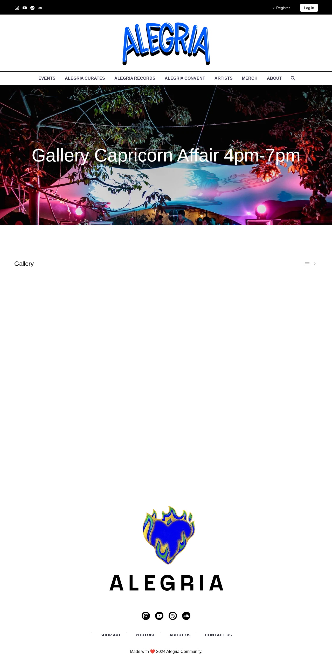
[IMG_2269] (128, 337)
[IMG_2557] (51, 292)
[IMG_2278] (51, 374)
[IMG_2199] (204, 359)
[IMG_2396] (51, 397)
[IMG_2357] (280, 382)
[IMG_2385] (204, 390)
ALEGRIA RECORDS (134, 78)
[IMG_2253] (204, 329)
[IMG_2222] (51, 322)
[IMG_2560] (128, 292)
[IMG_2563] (204, 292)
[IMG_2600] (128, 427)
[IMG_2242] (280, 322)
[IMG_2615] (128, 299)
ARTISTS (224, 78)
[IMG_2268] (280, 367)
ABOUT (274, 78)
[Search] (292, 78)
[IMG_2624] (204, 299)
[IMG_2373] (51, 352)
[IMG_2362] (204, 344)
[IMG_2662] (204, 435)
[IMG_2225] (128, 322)
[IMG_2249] (128, 329)
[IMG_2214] (280, 314)
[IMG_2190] (51, 307)
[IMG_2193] (204, 307)
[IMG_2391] (280, 390)
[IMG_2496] (51, 359)
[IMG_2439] (204, 352)
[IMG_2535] (280, 412)
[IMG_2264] (51, 337)
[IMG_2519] (128, 284)
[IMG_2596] (51, 299)
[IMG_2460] (51, 405)
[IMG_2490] (128, 412)
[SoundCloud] (40, 8)
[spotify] (173, 616)
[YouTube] (25, 8)
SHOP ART (110, 635)
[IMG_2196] (280, 307)
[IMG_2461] (128, 405)
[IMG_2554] (128, 420)
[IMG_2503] (128, 359)
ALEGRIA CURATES (85, 78)
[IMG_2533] (204, 284)
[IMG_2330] (204, 382)
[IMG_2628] (280, 299)
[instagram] (146, 616)
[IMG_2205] (128, 314)
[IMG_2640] (51, 435)
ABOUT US (180, 635)
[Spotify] (32, 8)
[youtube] (159, 616)
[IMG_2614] (204, 427)
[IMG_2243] (128, 367)
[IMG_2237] (204, 322)
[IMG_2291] (204, 374)
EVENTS (47, 78)
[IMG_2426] (204, 397)
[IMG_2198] (51, 314)
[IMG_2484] (51, 412)
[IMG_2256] (280, 329)
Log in (309, 8)
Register (283, 8)
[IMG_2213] (204, 314)
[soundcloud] (186, 616)
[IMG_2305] (51, 382)
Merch (250, 78)
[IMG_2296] (280, 374)
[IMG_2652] (128, 435)
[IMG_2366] (280, 344)
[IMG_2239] (51, 367)
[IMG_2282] (128, 374)
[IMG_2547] (51, 420)
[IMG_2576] (280, 292)
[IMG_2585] (51, 427)
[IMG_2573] (280, 420)
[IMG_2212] (280, 359)
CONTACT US (218, 635)
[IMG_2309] (128, 382)
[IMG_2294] (204, 337)
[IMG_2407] (128, 352)
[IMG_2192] (128, 307)
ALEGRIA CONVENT (185, 78)
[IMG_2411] (128, 397)
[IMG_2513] (51, 284)
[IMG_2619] (280, 427)
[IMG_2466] (204, 405)
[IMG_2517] (204, 412)
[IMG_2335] (128, 344)
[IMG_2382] (128, 390)
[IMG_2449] (280, 397)
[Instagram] (17, 8)
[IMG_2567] (204, 420)
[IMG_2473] (280, 405)
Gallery (24, 263)
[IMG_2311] (51, 344)
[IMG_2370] (51, 390)
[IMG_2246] (51, 329)
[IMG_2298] (280, 337)
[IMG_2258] (204, 367)
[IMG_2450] (280, 352)
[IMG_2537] (280, 284)
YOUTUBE (145, 635)
